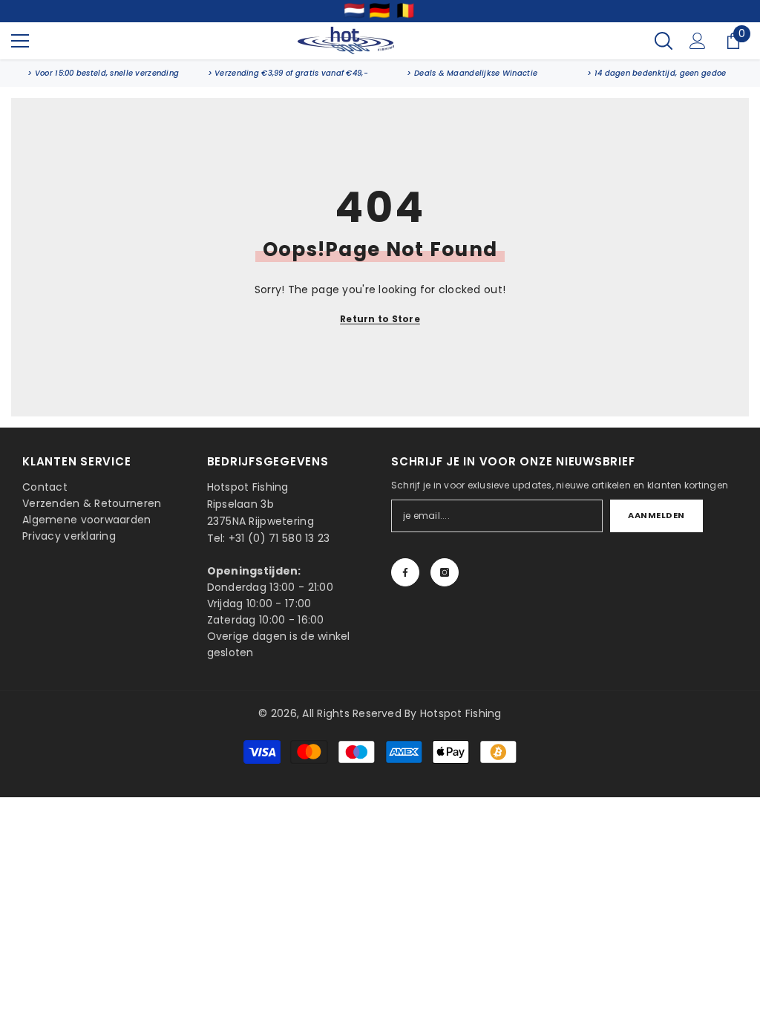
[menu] (20, 41)
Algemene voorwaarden (86, 519)
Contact (45, 487)
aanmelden (656, 515)
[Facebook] (405, 572)
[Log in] (697, 41)
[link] (103, 73)
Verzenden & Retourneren (91, 503)
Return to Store (380, 319)
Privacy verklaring (69, 536)
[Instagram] (444, 572)
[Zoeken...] (663, 41)
